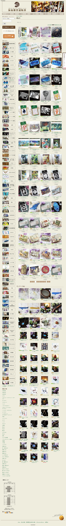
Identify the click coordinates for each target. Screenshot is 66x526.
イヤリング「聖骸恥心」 (25, 429)
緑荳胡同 (3, 371)
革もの (3, 434)
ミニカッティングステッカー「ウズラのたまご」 (24, 197)
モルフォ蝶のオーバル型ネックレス (25, 329)
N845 (3, 200)
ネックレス (4, 400)
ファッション (4, 418)
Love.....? (3, 376)
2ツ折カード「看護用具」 (46, 229)
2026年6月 (4, 394)
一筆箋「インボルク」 (25, 229)
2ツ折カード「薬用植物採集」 (25, 244)
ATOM (11, 512)
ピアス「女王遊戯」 (33, 416)
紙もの (3, 427)
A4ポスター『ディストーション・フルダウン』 (35, 165)
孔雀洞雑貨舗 (4, 230)
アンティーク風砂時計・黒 (35, 351)
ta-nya (3, 277)
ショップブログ (33, 14)
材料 (3, 435)
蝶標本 (3, 148)
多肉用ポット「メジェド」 (56, 340)
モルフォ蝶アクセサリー (6, 88)
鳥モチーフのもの (5, 468)
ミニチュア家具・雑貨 (6, 161)
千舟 (3, 290)
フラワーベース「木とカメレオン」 (47, 315)
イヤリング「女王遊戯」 (25, 418)
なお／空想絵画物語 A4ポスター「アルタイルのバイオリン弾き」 (56, 133)
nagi (3, 311)
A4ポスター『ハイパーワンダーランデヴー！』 (56, 165)
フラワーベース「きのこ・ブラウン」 (55, 373)
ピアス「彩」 (35, 395)
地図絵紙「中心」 (25, 101)
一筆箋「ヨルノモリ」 (34, 53)
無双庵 (3, 354)
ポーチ (3, 420)
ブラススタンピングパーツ (7, 165)
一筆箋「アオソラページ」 (23, 53)
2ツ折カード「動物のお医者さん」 (36, 244)
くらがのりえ (4, 238)
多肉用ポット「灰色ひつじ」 (46, 329)
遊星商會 (3, 363)
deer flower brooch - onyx (57, 351)
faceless (3, 380)
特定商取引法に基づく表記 (30, 522)
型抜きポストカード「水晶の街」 (57, 213)
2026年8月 (4, 390)
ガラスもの (4, 432)
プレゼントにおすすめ (6, 475)
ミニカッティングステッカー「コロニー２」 (56, 117)
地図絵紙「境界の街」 (46, 116)
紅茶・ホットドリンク (6, 58)
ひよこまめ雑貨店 (5, 337)
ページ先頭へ (61, 518)
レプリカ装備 (4, 140)
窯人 (3, 204)
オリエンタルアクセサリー (7, 92)
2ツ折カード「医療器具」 (56, 228)
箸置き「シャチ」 (56, 383)
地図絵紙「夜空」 (36, 101)
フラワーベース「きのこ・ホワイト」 (34, 373)
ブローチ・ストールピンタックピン (6, 408)
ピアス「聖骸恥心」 (56, 418)
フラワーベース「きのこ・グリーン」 (45, 373)
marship (3, 341)
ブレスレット (4, 402)
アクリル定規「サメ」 (25, 315)
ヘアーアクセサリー (5, 405)
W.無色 (3, 384)
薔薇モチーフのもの (5, 474)
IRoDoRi (3, 191)
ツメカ (3, 294)
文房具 (3, 131)
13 (47, 281)
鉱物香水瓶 (4, 101)
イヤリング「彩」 (46, 395)
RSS (6, 512)
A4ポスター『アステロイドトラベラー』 (24, 165)
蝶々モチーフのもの (5, 470)
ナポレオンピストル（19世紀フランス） (24, 340)
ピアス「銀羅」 (46, 428)
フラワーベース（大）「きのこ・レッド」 (55, 362)
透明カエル (25, 299)
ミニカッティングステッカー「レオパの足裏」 (56, 102)
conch (3, 251)
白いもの (3, 460)
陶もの (3, 430)
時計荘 (3, 298)
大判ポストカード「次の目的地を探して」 (46, 86)
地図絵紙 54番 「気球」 (45, 101)
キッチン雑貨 (4, 122)
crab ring (35, 438)
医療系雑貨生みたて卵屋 (6, 187)
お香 (3, 127)
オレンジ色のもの (5, 456)
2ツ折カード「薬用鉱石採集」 (47, 244)
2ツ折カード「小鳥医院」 (36, 261)
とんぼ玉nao (4, 303)
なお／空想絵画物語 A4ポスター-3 (23, 150)
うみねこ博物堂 (5, 195)
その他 (3, 442)
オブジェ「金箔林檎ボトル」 (35, 406)
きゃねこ (3, 225)
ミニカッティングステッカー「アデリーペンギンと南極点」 (24, 117)
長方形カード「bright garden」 (35, 132)
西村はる (3, 333)
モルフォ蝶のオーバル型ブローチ (45, 340)
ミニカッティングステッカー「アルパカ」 (46, 181)
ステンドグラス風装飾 (6, 144)
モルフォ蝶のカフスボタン (57, 451)
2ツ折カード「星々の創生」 (36, 276)
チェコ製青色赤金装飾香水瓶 (46, 440)
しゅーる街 (4, 268)
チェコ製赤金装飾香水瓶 (57, 440)
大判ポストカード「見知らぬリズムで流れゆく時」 (46, 69)
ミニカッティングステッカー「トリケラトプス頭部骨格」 (24, 133)
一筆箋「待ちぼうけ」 (24, 85)
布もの (3, 428)
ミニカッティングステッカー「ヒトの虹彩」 (24, 213)
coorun (3, 234)
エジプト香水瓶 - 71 (57, 396)
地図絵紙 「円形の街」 (58, 86)
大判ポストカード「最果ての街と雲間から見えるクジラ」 (35, 69)
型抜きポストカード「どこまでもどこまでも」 (34, 213)
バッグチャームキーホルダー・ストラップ (7, 414)
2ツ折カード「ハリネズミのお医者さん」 (25, 260)
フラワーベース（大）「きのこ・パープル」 (23, 385)
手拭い (3, 416)
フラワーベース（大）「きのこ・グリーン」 (44, 363)
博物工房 (3, 320)
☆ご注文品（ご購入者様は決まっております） (9, 386)
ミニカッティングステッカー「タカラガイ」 (56, 181)
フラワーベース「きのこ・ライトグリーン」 (23, 374)
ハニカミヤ (4, 328)
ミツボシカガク (5, 350)
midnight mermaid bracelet (56, 406)
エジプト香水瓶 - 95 (25, 407)
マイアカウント (8, 16)
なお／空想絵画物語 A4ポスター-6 (45, 150)
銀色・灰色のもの (5, 465)
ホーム (8, 14)
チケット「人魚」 (36, 37)
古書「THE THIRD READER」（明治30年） (23, 440)
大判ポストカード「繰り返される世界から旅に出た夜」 (56, 69)
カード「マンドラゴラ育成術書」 (24, 276)
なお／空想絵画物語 (5, 307)
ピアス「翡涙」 (46, 417)
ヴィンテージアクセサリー (7, 75)
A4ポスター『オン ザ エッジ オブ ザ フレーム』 (56, 150)
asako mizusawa (4, 174)
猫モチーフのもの (5, 472)
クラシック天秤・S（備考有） (45, 384)
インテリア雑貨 (5, 114)
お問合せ (45, 14)
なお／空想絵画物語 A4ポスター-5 (34, 150)
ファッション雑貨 (5, 118)
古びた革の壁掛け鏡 (47, 299)
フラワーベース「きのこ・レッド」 (24, 362)
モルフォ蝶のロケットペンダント (24, 462)
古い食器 (3, 54)
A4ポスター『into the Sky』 (23, 180)
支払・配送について (20, 14)
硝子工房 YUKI (5, 208)
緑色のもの (4, 451)
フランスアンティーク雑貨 (7, 439)
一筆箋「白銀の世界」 (56, 53)
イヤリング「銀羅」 (35, 429)
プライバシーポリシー (40, 522)
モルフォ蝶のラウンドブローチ (35, 451)
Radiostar (3, 367)
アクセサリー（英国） (6, 97)
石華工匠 (3, 273)
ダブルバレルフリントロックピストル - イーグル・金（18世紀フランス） (34, 384)
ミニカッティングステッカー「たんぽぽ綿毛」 (35, 197)
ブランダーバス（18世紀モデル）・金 (57, 314)
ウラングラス (4, 71)
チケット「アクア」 (45, 37)
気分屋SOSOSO (5, 221)
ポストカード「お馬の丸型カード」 (47, 276)
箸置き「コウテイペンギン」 (24, 395)
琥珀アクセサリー (5, 84)
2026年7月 (4, 392)
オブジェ (3, 423)
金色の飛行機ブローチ (46, 407)
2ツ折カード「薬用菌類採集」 (57, 244)
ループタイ (4, 412)
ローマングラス (5, 105)
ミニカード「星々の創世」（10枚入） (45, 197)
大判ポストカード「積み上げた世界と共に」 (35, 86)
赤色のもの (4, 446)
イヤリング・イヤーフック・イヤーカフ (8, 398)
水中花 (3, 170)
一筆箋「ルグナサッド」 (58, 276)
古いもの (3, 62)
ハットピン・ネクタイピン (7, 410)
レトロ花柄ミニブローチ (58, 329)
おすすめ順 (49, 24)
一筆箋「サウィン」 (36, 228)
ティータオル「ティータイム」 (45, 351)
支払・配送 (23, 522)
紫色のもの (4, 453)
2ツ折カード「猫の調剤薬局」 (57, 260)
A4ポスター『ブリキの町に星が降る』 (45, 165)
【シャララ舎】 (5, 264)
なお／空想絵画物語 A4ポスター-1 (45, 133)
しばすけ (3, 260)
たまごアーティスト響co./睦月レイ (8, 281)
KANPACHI (4, 217)
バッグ (3, 421)
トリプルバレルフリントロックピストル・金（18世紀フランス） (55, 428)
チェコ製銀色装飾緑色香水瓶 (24, 451)
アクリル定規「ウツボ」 (36, 315)
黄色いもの (4, 449)
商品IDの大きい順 (58, 24)
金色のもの (4, 463)
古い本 (3, 67)
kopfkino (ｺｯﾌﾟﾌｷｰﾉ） (5, 247)
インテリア (4, 444)
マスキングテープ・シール (7, 135)
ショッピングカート (58, 14)
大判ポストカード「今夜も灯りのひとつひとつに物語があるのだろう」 (24, 69)
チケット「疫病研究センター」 (57, 38)
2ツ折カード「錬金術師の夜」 (47, 260)
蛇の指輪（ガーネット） (24, 351)
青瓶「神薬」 (46, 461)
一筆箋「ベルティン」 (47, 213)
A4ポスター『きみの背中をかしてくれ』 (35, 181)
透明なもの (4, 467)
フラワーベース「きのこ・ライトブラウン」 (34, 363)
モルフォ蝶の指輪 (35, 339)
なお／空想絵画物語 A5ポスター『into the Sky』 (23, 38)
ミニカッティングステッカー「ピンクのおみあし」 (35, 117)
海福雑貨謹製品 (5, 45)
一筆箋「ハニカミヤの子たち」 (45, 54)
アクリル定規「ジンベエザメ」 (58, 300)
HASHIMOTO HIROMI (6, 324)
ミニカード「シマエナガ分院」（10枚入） (56, 197)
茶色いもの (4, 458)
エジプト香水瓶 (5, 157)
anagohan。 (4, 178)
